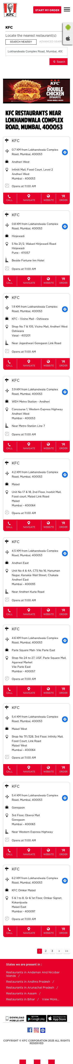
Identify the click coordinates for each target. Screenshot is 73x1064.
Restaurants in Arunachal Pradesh (30, 987)
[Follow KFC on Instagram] (36, 1030)
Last (66, 951)
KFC (15, 141)
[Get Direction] (65, 152)
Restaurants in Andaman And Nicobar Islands (33, 974)
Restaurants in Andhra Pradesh (28, 981)
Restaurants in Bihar (20, 999)
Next (59, 951)
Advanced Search (52, 41)
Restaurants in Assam (21, 993)
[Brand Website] (43, 1030)
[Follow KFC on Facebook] (30, 1030)
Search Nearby (21, 42)
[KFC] (10, 10)
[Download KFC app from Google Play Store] (36, 1021)
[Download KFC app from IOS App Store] (57, 1021)
